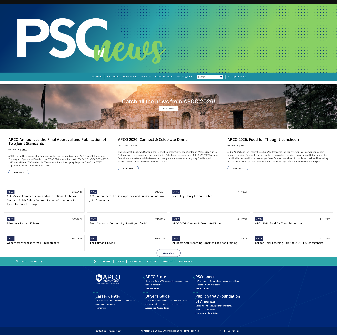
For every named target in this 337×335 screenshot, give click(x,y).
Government (130, 76)
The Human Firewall (102, 243)
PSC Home (96, 76)
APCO (24, 149)
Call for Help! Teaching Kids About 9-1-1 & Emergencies (289, 243)
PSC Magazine (184, 76)
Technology (135, 261)
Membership (185, 261)
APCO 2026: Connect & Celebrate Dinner (197, 223)
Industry (146, 76)
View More (168, 253)
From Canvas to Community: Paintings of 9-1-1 (118, 223)
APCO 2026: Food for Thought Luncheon (280, 223)
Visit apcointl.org (237, 76)
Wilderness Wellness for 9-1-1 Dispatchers (33, 243)
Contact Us (101, 331)
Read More (19, 172)
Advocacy (152, 261)
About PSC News (164, 76)
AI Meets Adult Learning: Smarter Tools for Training (204, 243)
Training (106, 261)
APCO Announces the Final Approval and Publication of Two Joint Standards (127, 198)
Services (119, 261)
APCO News (112, 76)
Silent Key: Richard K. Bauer (24, 223)
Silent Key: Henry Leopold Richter (193, 196)
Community (168, 261)
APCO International (169, 330)
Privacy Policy (114, 331)
